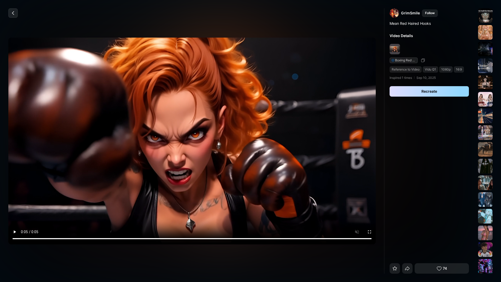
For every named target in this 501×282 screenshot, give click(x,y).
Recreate (429, 91)
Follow (430, 13)
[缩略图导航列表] (485, 141)
